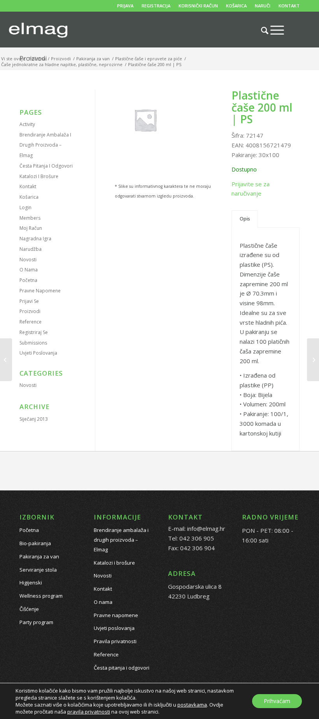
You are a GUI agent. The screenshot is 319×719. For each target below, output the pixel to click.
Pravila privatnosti (115, 641)
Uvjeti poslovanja (38, 353)
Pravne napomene (40, 290)
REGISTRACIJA (156, 6)
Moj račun (30, 228)
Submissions (33, 342)
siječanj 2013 (33, 419)
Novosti (28, 259)
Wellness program (41, 595)
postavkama (192, 704)
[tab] (244, 219)
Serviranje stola (38, 569)
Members (29, 218)
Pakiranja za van (39, 556)
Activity (27, 124)
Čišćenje (29, 608)
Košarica (29, 197)
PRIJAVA (125, 6)
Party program (36, 622)
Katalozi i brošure (38, 176)
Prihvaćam (277, 701)
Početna (28, 280)
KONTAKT (289, 6)
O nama (28, 269)
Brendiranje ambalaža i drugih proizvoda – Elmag (45, 145)
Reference (30, 321)
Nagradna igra (35, 238)
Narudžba (30, 249)
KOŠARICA (236, 6)
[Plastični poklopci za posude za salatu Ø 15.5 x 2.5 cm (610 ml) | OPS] (6, 359)
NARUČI (262, 6)
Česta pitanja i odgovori (46, 166)
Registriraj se (33, 332)
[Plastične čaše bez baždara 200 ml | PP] (313, 359)
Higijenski (30, 582)
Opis (245, 218)
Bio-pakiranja (35, 543)
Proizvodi (29, 311)
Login (25, 207)
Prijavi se (29, 301)
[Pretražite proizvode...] (260, 30)
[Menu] (273, 29)
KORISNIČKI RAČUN (198, 6)
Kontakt (27, 186)
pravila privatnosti (88, 711)
